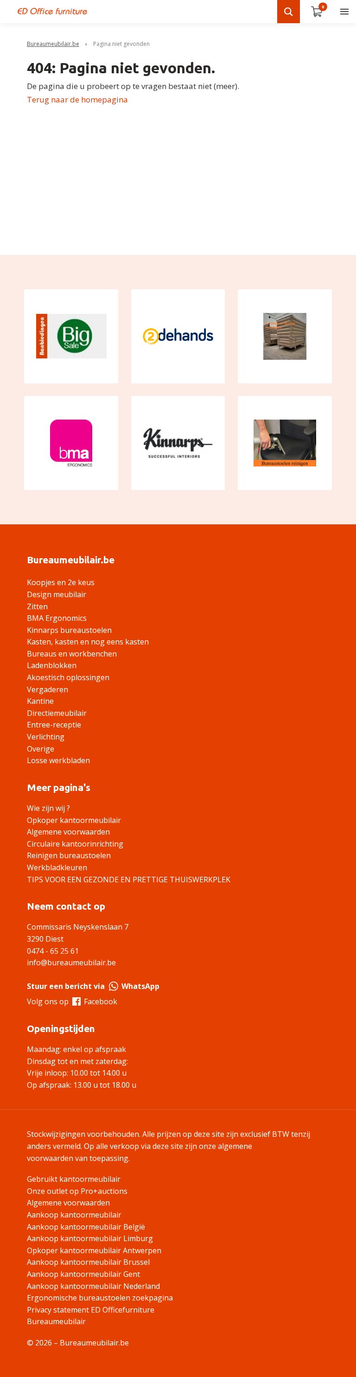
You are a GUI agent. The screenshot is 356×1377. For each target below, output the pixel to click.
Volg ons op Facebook (72, 1001)
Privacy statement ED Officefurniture (90, 1310)
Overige (40, 749)
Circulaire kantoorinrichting (75, 844)
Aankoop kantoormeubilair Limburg (90, 1238)
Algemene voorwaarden (68, 832)
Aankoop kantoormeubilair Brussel (88, 1262)
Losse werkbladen (58, 760)
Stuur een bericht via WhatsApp (93, 986)
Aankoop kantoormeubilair (74, 1215)
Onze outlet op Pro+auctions (77, 1191)
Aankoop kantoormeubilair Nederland (93, 1286)
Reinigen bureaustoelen (69, 855)
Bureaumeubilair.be (53, 44)
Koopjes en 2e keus (61, 582)
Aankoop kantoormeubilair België (86, 1227)
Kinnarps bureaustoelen (69, 630)
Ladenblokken (51, 665)
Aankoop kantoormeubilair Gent (83, 1274)
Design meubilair (56, 594)
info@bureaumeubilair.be (71, 962)
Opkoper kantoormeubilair (74, 820)
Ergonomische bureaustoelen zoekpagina (100, 1298)
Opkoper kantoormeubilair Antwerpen (94, 1250)
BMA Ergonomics (57, 618)
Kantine (40, 701)
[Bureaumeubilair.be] (52, 11)
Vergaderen (47, 689)
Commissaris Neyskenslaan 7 (77, 927)
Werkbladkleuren (57, 867)
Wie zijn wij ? (48, 808)
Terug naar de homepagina (77, 99)
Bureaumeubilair (56, 1321)
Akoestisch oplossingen (68, 677)
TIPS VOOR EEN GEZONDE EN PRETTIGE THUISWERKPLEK (128, 879)
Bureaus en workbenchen (72, 654)
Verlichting (45, 737)
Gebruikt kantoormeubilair (74, 1179)
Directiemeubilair (57, 713)
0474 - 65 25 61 (53, 951)
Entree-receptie (54, 725)
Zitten (37, 606)
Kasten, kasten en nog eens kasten (88, 642)
